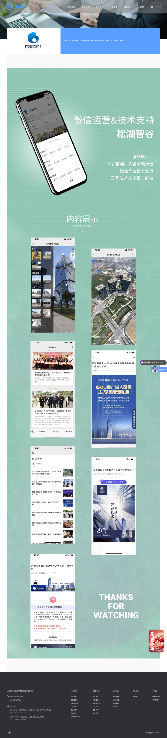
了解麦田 (114, 7)
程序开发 (74, 713)
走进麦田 (116, 697)
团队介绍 (116, 700)
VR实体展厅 (156, 700)
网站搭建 (74, 697)
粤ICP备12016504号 (153, 733)
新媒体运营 (74, 703)
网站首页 (71, 7)
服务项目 (85, 7)
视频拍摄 (74, 700)
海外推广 (74, 710)
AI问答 (115, 706)
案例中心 (99, 7)
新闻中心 (116, 703)
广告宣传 (74, 706)
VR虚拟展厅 (156, 697)
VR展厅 (141, 7)
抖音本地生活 (75, 717)
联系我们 (128, 7)
